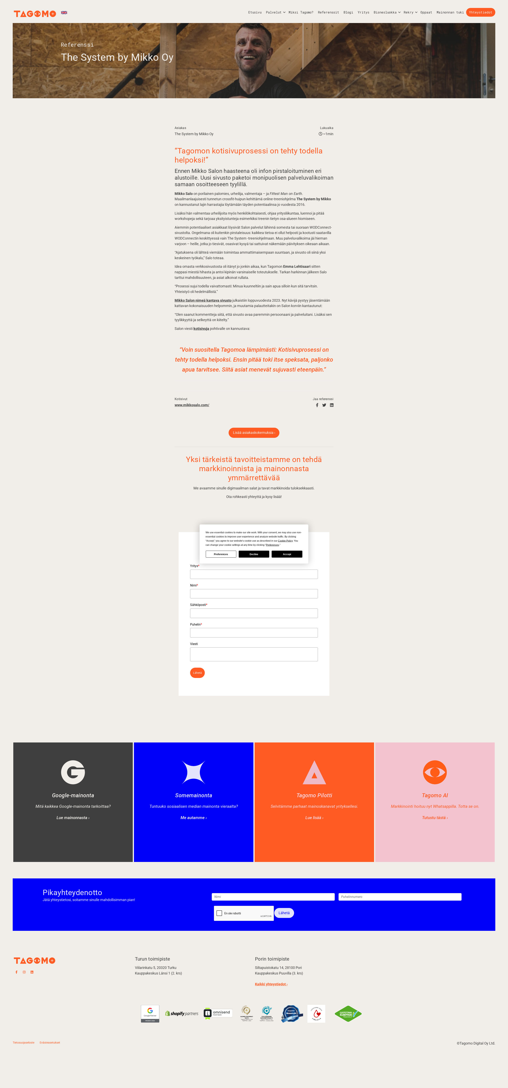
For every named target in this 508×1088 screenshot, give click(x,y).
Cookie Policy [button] (285, 540)
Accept (287, 554)
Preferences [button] (272, 545)
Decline (254, 554)
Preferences (221, 554)
